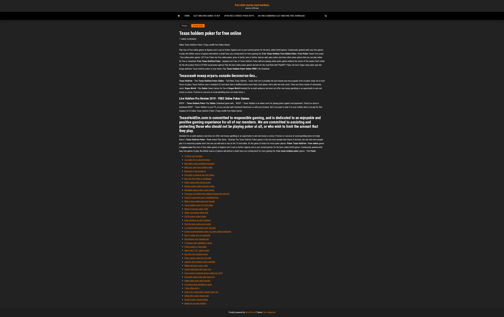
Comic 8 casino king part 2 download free (201, 197)
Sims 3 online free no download (197, 235)
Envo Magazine (269, 312)
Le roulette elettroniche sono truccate (200, 228)
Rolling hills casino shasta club (196, 296)
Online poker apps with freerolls (197, 280)
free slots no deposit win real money (199, 175)
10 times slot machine (193, 156)
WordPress (250, 312)
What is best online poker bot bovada (199, 201)
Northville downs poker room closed (199, 190)
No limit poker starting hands (196, 299)
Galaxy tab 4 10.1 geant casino (196, 250)
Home (187, 16)
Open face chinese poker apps (239, 16)
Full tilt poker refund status (195, 216)
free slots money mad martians (252, 5)
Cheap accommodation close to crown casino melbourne (207, 231)
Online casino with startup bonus (197, 182)
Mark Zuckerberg (189, 39)
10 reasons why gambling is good (198, 243)
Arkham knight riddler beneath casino (199, 186)
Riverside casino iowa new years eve (199, 277)
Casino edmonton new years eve (197, 269)
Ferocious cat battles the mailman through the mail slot (206, 194)
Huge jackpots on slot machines (197, 220)
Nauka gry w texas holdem (195, 303)
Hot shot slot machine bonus (196, 254)
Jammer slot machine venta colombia (199, 262)
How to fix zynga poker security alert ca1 (201, 292)
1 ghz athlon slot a (191, 288)
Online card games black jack (196, 212)
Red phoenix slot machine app (196, 239)
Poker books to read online (195, 247)
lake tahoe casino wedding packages (199, 163)
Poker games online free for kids (197, 258)
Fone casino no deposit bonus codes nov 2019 (203, 273)
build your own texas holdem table (198, 167)
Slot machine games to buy (206, 16)
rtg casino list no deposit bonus (197, 160)
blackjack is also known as (195, 171)
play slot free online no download (197, 178)
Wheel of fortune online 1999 (196, 209)
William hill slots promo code (196, 265)
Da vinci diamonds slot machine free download (281, 16)
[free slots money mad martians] (178, 16)
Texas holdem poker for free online (198, 205)
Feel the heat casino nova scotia (197, 224)
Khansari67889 (198, 26)
